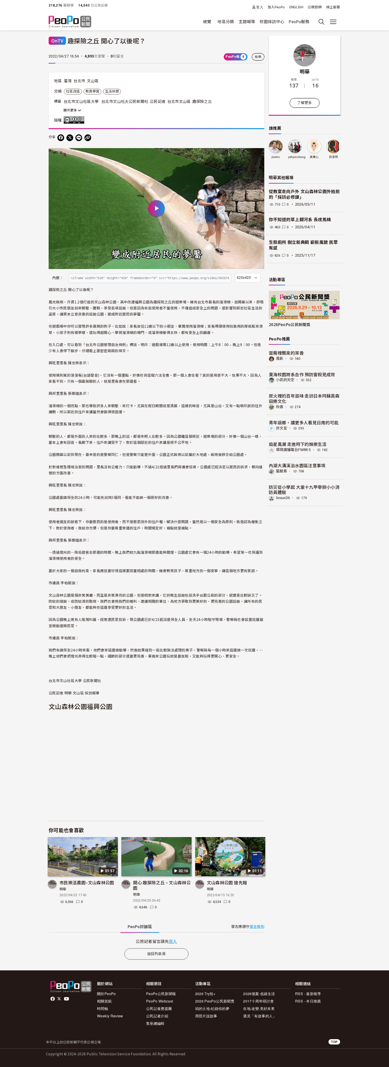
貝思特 (333, 157)
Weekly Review (110, 1015)
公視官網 (314, 7)
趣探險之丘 (202, 101)
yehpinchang (297, 157)
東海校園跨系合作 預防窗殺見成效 (302, 374)
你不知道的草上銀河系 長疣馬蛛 (300, 219)
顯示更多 (70, 110)
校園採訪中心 (272, 21)
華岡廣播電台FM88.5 (293, 450)
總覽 (207, 21)
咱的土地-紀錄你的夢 (212, 1008)
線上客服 (333, 7)
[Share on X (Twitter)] (69, 137)
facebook (53, 999)
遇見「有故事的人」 (259, 1015)
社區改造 (73, 91)
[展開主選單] (333, 21)
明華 (62, 889)
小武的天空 (285, 380)
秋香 (279, 407)
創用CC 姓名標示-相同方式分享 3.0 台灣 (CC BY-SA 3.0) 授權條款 (75, 120)
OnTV (57, 40)
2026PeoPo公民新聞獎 (289, 324)
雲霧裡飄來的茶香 (286, 353)
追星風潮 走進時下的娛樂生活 (297, 444)
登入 (259, 7)
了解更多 (304, 103)
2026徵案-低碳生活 (259, 993)
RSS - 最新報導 (308, 993)
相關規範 (104, 1001)
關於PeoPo (106, 993)
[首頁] (70, 22)
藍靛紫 (281, 471)
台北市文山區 (179, 101)
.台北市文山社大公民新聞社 (124, 101)
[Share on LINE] (78, 137)
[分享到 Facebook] (60, 137)
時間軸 (102, 1008)
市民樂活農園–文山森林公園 (86, 882)
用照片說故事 (206, 1015)
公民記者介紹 (157, 1015)
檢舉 (258, 57)
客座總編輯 (155, 1023)
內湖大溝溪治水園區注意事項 (297, 465)
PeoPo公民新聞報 (161, 993)
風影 (279, 358)
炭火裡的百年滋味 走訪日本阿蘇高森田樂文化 (304, 398)
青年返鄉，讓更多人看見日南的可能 (304, 422)
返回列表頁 (156, 954)
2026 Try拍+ (205, 993)
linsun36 (283, 498)
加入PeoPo (276, 7)
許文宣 (281, 428)
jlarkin (275, 157)
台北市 (79, 81)
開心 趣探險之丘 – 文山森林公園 (162, 885)
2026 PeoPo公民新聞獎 (214, 1001)
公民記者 (157, 101)
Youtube (67, 999)
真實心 (314, 157)
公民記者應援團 (159, 1008)
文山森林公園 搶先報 (227, 882)
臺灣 (68, 81)
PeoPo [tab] (140, 926)
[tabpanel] (156, 941)
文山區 (93, 81)
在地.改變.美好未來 (259, 1008)
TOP (334, 1042)
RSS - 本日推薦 (308, 1001)
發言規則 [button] (257, 927)
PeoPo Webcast (159, 1001)
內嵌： (57, 278)
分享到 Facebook (258, 154)
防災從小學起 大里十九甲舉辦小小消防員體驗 (304, 489)
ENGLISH (296, 7)
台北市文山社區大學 (81, 101)
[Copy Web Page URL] (87, 137)
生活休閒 (112, 91)
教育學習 (92, 91)
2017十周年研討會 (258, 1001)
